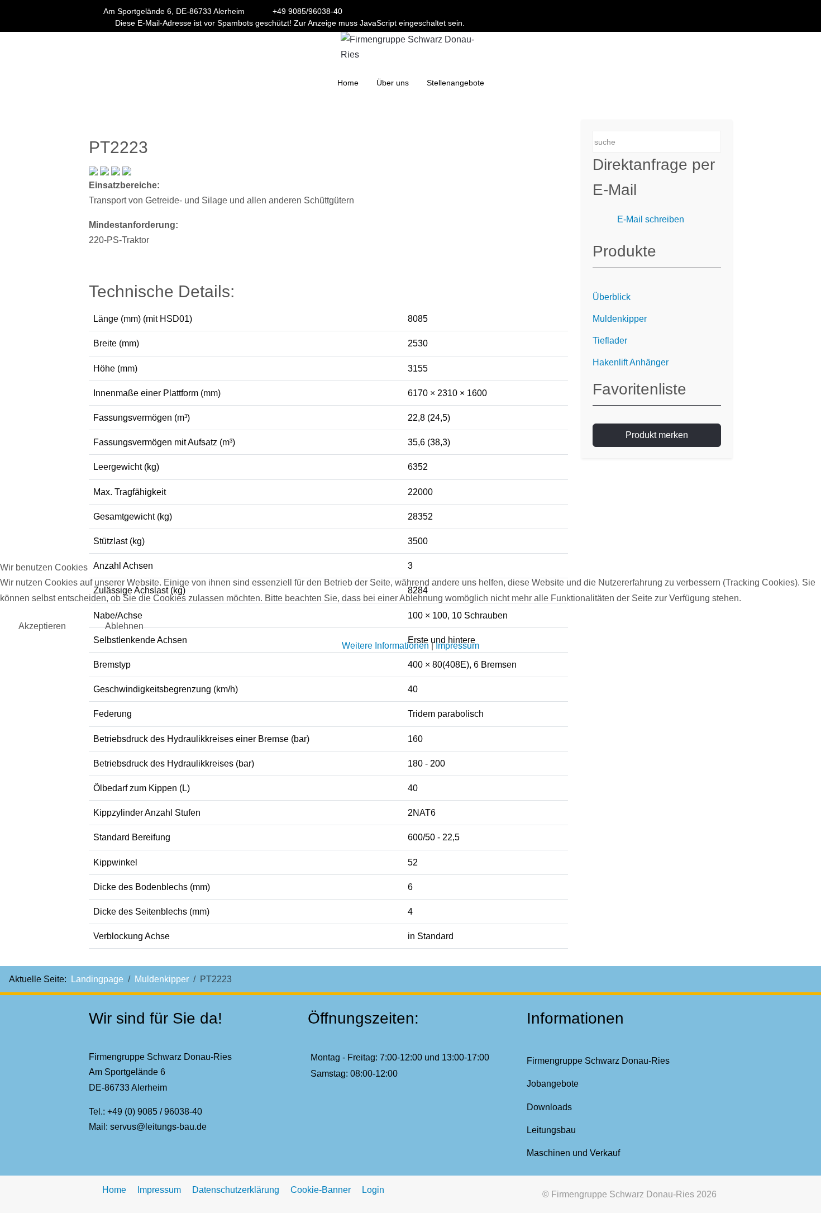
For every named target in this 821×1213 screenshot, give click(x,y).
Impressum (457, 645)
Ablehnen (124, 626)
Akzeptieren (42, 626)
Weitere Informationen (385, 645)
